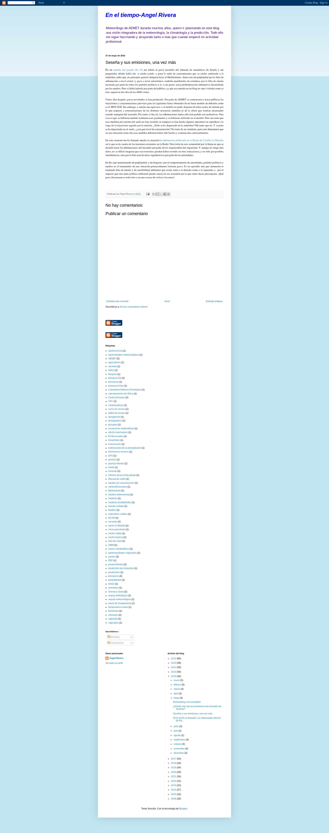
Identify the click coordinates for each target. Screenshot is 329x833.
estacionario (114, 444)
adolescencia (115, 350)
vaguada (112, 618)
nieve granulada (116, 529)
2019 (174, 767)
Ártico (111, 370)
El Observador (115, 436)
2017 (174, 758)
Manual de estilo (116, 479)
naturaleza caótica (117, 514)
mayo (177, 698)
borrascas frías (116, 386)
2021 (174, 776)
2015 (174, 672)
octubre (178, 744)
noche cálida (115, 533)
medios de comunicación (121, 483)
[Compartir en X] (161, 194)
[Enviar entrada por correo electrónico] (147, 194)
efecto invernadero (118, 432)
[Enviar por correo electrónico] (154, 194)
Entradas (115, 637)
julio (176, 730)
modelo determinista (118, 494)
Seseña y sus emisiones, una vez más (192, 713)
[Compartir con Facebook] (165, 194)
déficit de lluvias (116, 413)
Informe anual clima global (122, 475)
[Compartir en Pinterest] (168, 194)
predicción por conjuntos (121, 568)
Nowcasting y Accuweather (187, 702)
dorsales (112, 424)
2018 (174, 763)
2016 (174, 676)
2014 (174, 667)
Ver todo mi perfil (114, 663)
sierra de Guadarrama (119, 603)
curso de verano (116, 409)
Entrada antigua (214, 301)
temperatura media (118, 607)
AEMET (112, 358)
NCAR (111, 517)
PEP (110, 560)
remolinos (113, 587)
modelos (112, 498)
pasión (111, 556)
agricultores (114, 362)
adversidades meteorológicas (123, 354)
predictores (114, 572)
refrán (111, 584)
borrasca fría (114, 378)
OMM (111, 545)
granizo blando (116, 463)
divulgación (114, 417)
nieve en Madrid (116, 525)
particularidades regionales (122, 553)
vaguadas (113, 622)
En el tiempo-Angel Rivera (140, 15)
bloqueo (112, 374)
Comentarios (117, 643)
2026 (174, 798)
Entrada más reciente (117, 301)
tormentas (113, 611)
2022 (174, 781)
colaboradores (115, 405)
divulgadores (115, 420)
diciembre (179, 753)
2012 (174, 658)
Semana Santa (116, 591)
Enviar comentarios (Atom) (134, 306)
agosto (177, 735)
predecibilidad (115, 564)
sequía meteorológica (119, 599)
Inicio (167, 301)
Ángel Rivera (116, 658)
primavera (113, 576)
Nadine (112, 510)
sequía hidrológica (118, 595)
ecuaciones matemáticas (121, 428)
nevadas (112, 521)
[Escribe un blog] (158, 194)
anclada (112, 366)
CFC (110, 401)
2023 (174, 785)
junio (176, 726)
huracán (112, 471)
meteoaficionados (117, 486)
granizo (112, 459)
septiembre (180, 739)
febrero (178, 684)
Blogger (183, 808)
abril (176, 693)
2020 (174, 772)
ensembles (114, 440)
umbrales (113, 615)
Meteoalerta (114, 490)
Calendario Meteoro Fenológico (124, 389)
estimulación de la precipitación (124, 448)
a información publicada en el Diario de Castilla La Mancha (192, 140)
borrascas (113, 382)
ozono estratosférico (118, 549)
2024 (174, 789)
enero (177, 680)
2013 (174, 663)
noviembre (179, 748)
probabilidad (114, 580)
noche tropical (115, 537)
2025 (174, 794)
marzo (177, 689)
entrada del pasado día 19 (127, 69)
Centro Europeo (116, 397)
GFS (110, 455)
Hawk (111, 467)
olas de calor (115, 541)
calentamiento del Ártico (120, 393)
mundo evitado (116, 506)
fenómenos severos (118, 451)
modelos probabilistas (119, 502)
